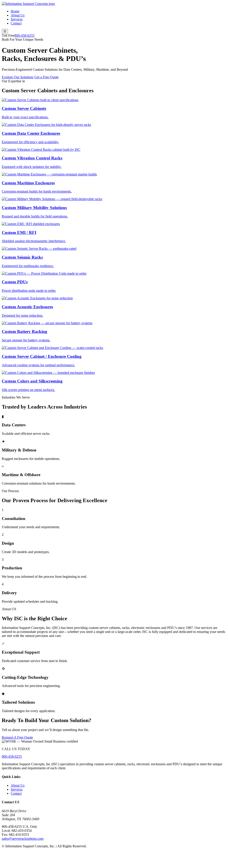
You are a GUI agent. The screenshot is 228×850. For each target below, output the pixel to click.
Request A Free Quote (17, 737)
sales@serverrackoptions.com (22, 838)
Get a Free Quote (46, 77)
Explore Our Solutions (17, 77)
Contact (16, 23)
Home (15, 11)
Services (16, 19)
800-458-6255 (24, 35)
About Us (17, 15)
